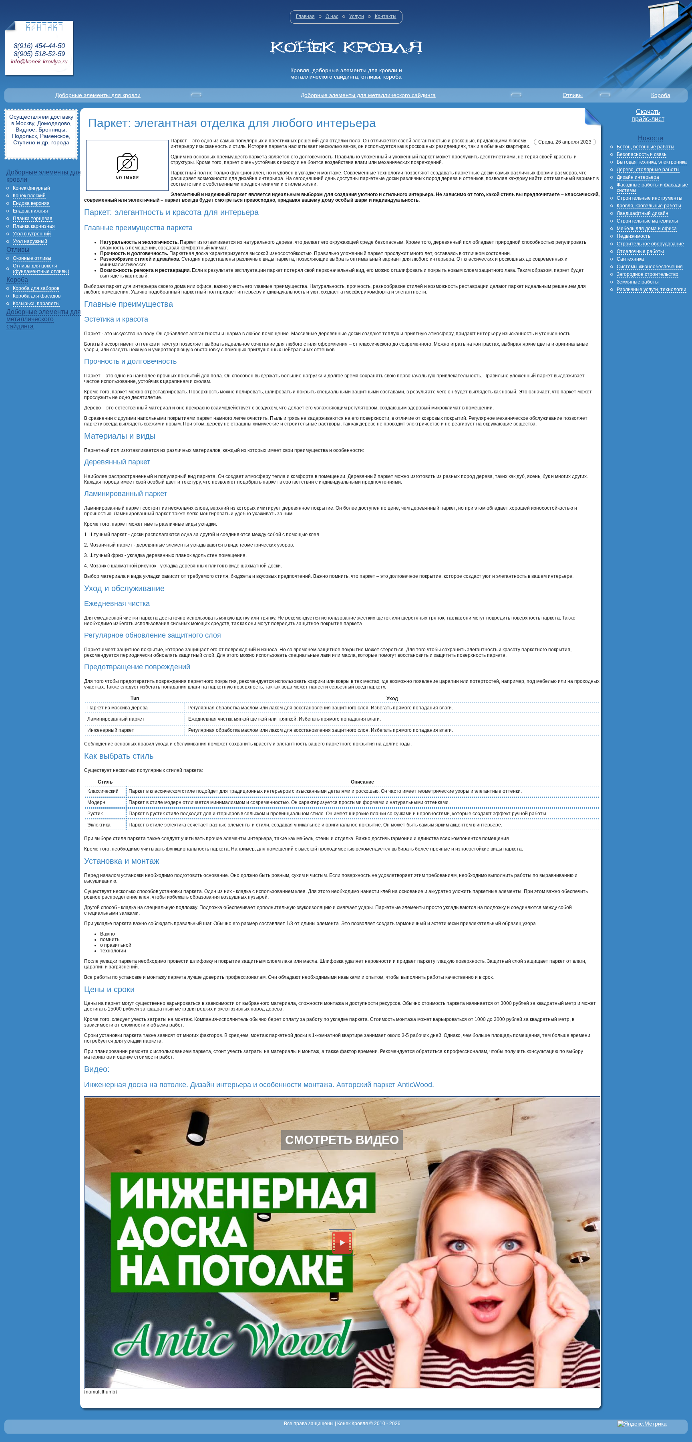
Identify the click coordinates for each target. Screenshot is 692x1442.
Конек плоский (29, 195)
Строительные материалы (647, 221)
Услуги (356, 16)
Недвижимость (633, 236)
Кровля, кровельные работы (649, 206)
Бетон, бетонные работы (645, 147)
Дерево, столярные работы (648, 169)
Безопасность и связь (641, 154)
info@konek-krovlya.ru (39, 61)
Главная (305, 16)
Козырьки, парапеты (36, 303)
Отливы (573, 95)
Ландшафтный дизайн (642, 213)
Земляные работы (638, 282)
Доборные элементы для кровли (98, 95)
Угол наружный (30, 241)
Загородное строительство (647, 274)
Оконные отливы (32, 258)
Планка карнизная (34, 226)
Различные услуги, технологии (651, 289)
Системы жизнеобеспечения (650, 266)
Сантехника (630, 259)
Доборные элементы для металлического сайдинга (368, 95)
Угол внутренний (32, 234)
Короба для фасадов (36, 296)
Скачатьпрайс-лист (648, 115)
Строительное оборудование (650, 244)
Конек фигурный (31, 188)
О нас (332, 16)
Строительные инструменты (649, 198)
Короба (660, 95)
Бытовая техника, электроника (652, 162)
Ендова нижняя (30, 211)
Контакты (385, 16)
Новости (650, 138)
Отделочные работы (640, 251)
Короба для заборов (36, 288)
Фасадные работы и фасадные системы (652, 187)
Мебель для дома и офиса (647, 228)
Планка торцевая (32, 218)
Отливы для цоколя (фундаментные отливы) (41, 268)
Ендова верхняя (31, 203)
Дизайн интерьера (638, 177)
